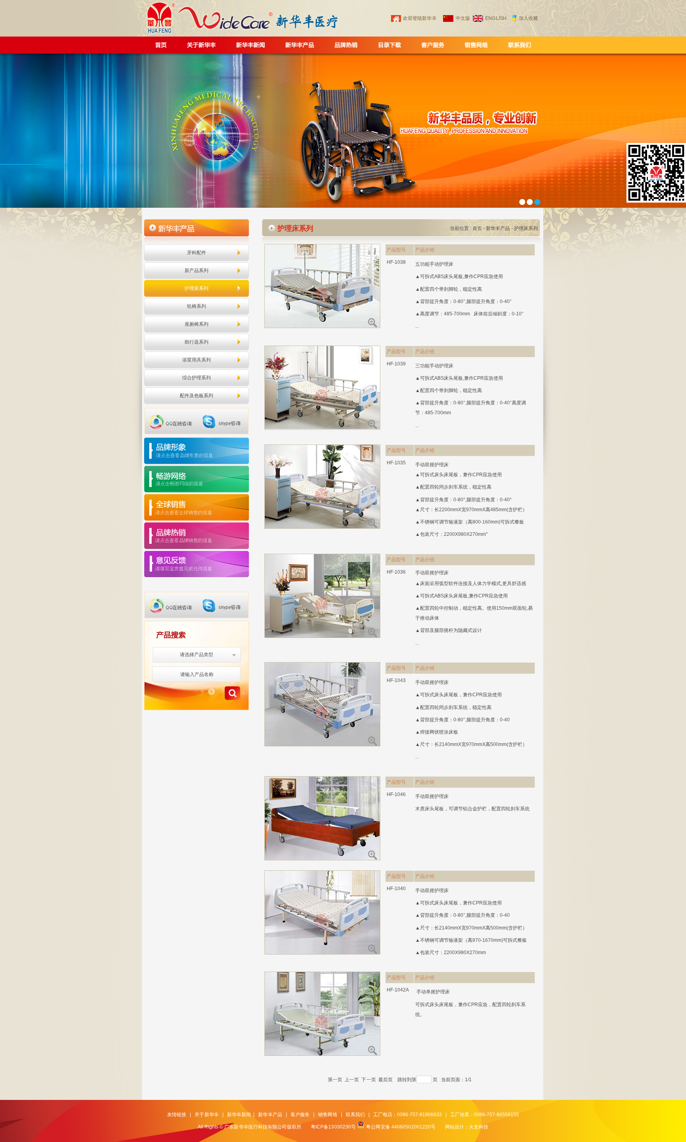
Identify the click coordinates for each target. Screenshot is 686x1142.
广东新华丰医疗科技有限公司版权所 (262, 1127)
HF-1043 (396, 680)
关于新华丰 (207, 1114)
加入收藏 (528, 18)
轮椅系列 (196, 306)
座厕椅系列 (197, 324)
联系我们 (355, 1114)
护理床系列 (197, 288)
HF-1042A (398, 990)
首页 (477, 228)
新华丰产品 (498, 228)
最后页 (385, 1079)
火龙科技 (478, 1127)
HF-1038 (396, 262)
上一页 (352, 1079)
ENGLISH (496, 18)
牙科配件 (196, 252)
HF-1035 (396, 463)
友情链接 (176, 1114)
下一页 (368, 1079)
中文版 (463, 18)
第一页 (335, 1079)
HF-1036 (396, 572)
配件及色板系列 (197, 395)
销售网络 (327, 1114)
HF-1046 (396, 794)
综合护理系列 (196, 378)
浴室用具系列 (196, 360)
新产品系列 (197, 270)
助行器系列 (197, 342)
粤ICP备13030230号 (333, 1127)
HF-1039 (396, 364)
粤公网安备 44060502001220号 (400, 1127)
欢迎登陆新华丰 (420, 18)
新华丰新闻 (239, 1114)
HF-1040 (396, 888)
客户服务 (300, 1114)
